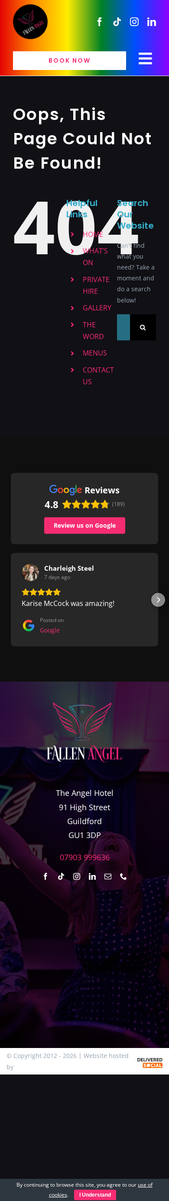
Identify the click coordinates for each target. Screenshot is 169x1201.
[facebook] (99, 21)
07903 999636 (85, 857)
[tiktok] (117, 21)
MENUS (95, 353)
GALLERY (97, 308)
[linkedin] (151, 21)
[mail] (107, 876)
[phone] (123, 876)
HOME (93, 234)
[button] (11, 600)
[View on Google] (30, 572)
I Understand (95, 1195)
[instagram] (134, 21)
